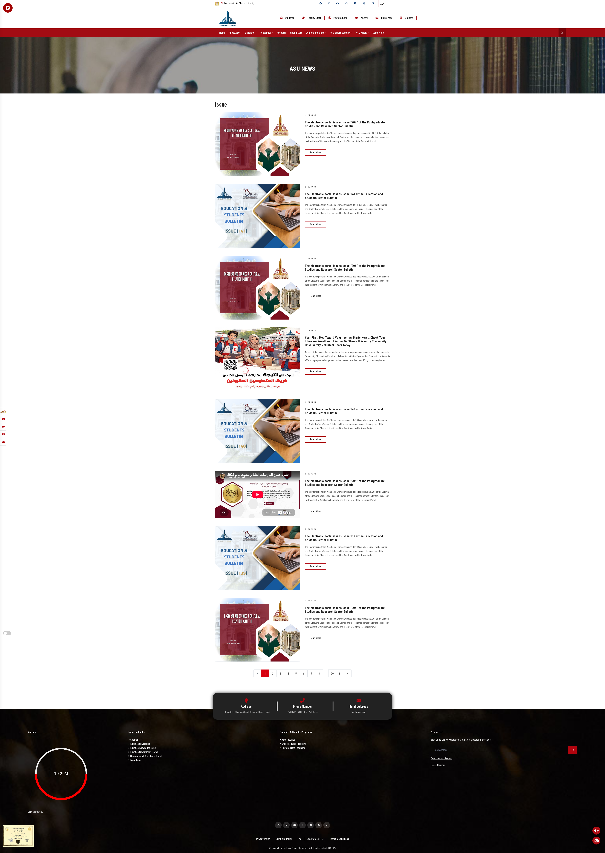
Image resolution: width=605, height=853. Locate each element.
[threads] (372, 3)
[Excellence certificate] (18, 835)
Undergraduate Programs (293, 743)
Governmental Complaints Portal (146, 756)
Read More (315, 152)
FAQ (300, 838)
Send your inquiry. (359, 712)
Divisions (250, 32)
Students (289, 17)
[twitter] (328, 3)
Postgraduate (340, 17)
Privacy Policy (263, 838)
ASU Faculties (288, 739)
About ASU (234, 32)
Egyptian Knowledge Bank (143, 747)
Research (282, 32)
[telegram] (364, 3)
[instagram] (346, 3)
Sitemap (134, 739)
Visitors (408, 17)
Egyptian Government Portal (144, 752)
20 (332, 673)
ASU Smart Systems (340, 32)
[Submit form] (572, 750)
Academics (266, 32)
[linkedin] (355, 3)
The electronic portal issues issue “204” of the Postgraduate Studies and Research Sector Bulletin (345, 610)
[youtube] (337, 3)
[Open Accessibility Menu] (8, 8)
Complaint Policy (284, 838)
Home (222, 32)
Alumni (364, 17)
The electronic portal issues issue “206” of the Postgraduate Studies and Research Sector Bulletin (345, 267)
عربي (381, 3)
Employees (386, 17)
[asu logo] (228, 17)
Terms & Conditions (339, 838)
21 (340, 673)
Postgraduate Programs (293, 747)
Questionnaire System (441, 758)
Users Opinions (438, 765)
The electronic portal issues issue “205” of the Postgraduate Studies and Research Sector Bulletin (345, 483)
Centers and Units (315, 32)
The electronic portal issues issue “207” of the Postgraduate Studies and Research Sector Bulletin (345, 124)
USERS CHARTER (315, 838)
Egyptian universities (140, 743)
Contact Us (378, 32)
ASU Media (362, 32)
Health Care (296, 32)
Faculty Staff (314, 17)
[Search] (562, 32)
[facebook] (320, 3)
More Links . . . (137, 760)
